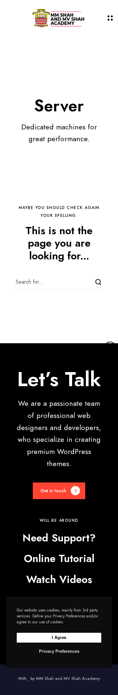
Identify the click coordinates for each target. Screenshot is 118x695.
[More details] (110, 347)
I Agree (59, 637)
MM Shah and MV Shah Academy (68, 678)
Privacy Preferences (59, 651)
